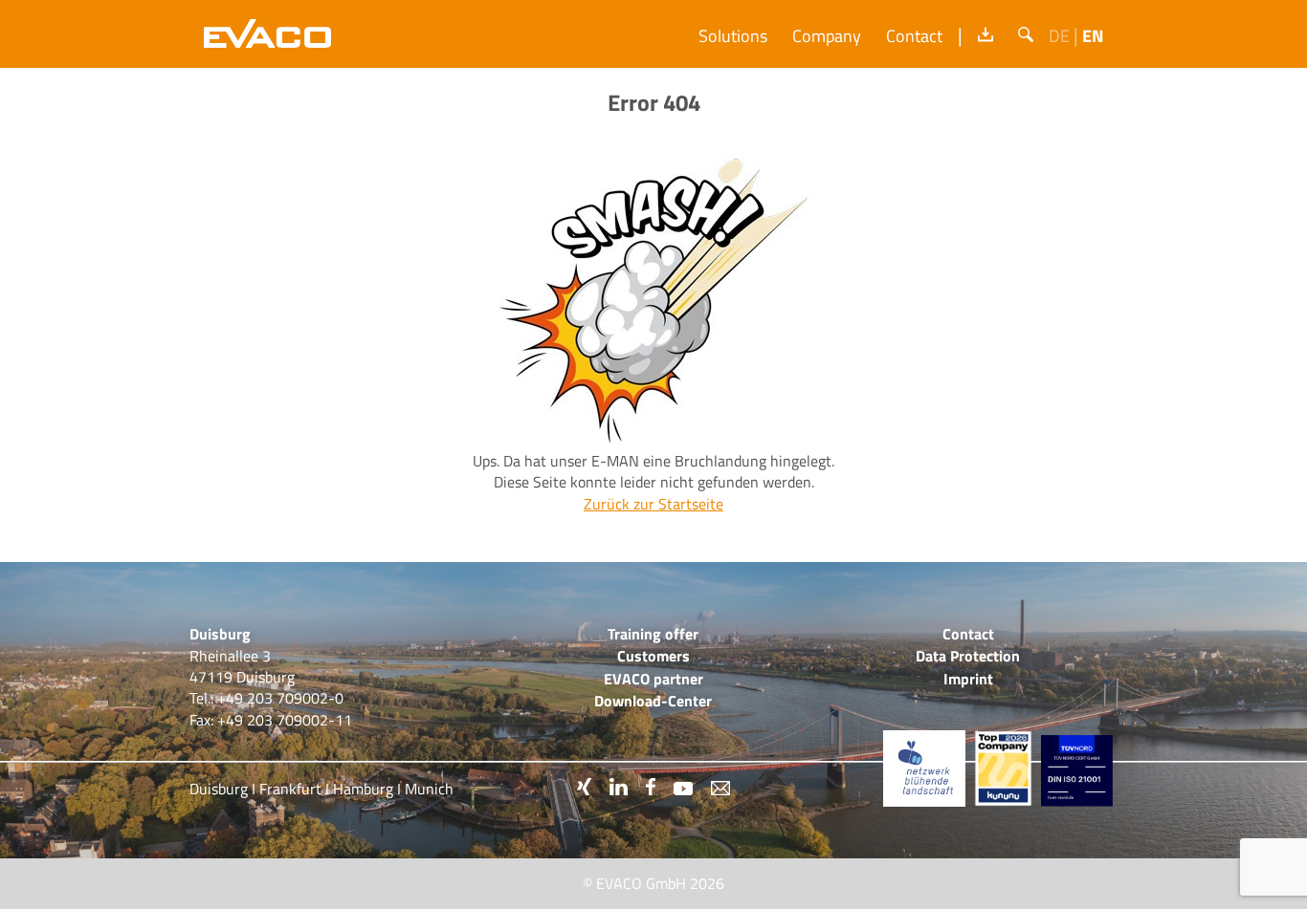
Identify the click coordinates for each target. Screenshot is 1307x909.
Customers (653, 656)
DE (1059, 36)
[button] (1025, 34)
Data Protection (968, 656)
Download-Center (653, 701)
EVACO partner (653, 679)
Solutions (732, 36)
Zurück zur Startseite (653, 503)
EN (1092, 36)
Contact (914, 36)
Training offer (653, 634)
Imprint (968, 679)
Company (826, 36)
